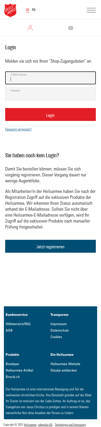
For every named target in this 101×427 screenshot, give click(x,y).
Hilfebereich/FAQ (18, 324)
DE (28, 10)
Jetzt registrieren (50, 247)
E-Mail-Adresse (18, 74)
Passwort (15, 90)
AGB (9, 330)
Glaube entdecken (64, 370)
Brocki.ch (13, 376)
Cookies (56, 336)
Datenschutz (60, 330)
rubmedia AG (45, 424)
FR (33, 10)
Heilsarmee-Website (65, 364)
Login (50, 115)
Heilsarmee (30, 424)
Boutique (12, 364)
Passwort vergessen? (18, 129)
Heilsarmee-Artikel (19, 370)
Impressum (59, 324)
